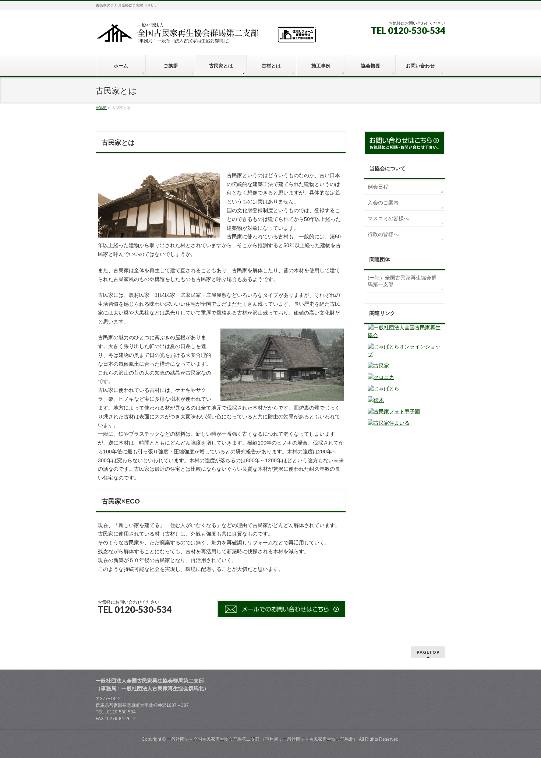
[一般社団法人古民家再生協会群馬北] (206, 36)
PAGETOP (428, 652)
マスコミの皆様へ (388, 218)
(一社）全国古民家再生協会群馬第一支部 (402, 281)
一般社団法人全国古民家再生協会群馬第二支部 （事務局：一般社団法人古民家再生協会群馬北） (262, 739)
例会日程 (378, 187)
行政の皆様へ (383, 234)
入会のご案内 (383, 203)
